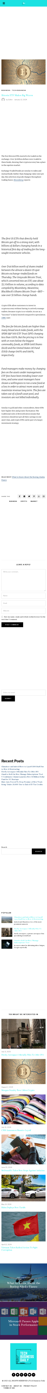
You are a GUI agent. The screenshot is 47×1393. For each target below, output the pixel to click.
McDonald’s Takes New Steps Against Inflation (23, 1170)
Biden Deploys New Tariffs (13, 1207)
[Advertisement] (23, 34)
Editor (10, 100)
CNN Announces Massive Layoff (16, 1130)
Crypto (23, 501)
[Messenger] (24, 496)
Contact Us (6, 1386)
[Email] (44, 496)
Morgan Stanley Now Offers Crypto (17, 1090)
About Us (18, 1386)
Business (5, 90)
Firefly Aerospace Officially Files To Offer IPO (20, 772)
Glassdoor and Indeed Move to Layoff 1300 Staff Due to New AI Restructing (28, 918)
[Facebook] (19, 496)
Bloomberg (18, 180)
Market (34, 501)
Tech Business (19, 90)
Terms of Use (9, 1388)
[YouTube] (29, 1375)
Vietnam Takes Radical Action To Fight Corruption (19, 1248)
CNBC (3, 318)
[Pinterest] (34, 496)
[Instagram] (21, 1375)
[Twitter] (29, 496)
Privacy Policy (30, 1386)
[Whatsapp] (39, 496)
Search (4, 847)
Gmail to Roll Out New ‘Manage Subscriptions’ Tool (22, 774)
